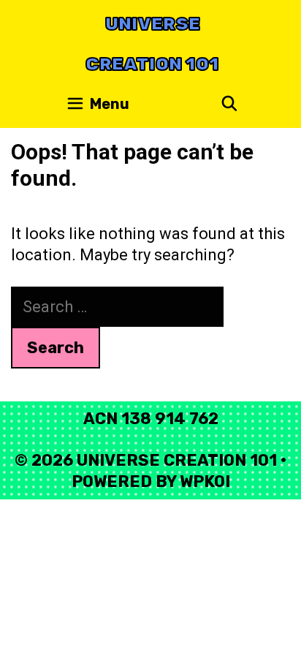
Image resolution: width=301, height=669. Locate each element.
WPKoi (205, 481)
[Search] (229, 104)
